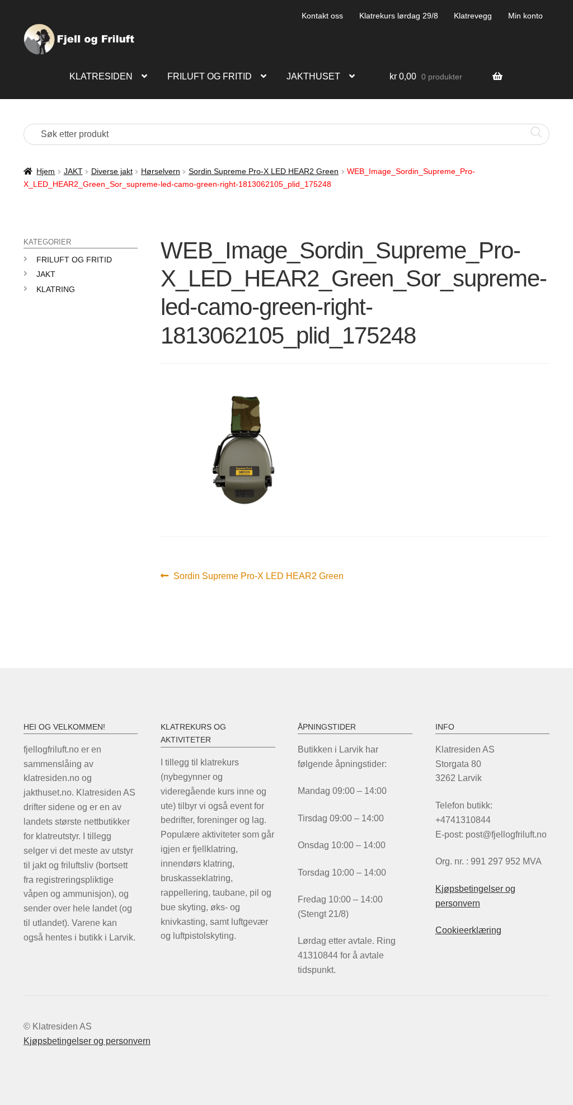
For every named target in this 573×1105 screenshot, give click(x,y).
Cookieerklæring (468, 930)
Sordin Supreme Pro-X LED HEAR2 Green (264, 171)
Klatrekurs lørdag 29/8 (398, 15)
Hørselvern (160, 171)
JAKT (73, 171)
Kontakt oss (322, 15)
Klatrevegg (473, 15)
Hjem (45, 171)
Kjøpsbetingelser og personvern (87, 1041)
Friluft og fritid (209, 76)
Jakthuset (313, 76)
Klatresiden (101, 76)
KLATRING (55, 289)
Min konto (525, 15)
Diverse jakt (112, 171)
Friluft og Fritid (74, 259)
